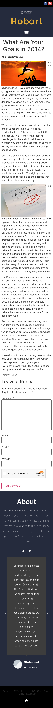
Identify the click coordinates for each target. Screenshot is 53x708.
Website (5, 459)
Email (5, 447)
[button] (26, 32)
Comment (7, 398)
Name (5, 435)
